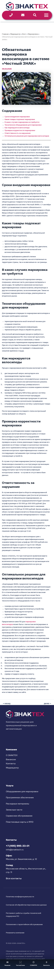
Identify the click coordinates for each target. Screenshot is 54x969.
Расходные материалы (17, 804)
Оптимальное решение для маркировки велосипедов (27, 136)
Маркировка (33, 34)
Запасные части (14, 810)
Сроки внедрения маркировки (17, 117)
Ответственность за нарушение (18, 133)
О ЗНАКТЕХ (11, 755)
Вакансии (11, 760)
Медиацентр (15, 34)
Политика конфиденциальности (20, 897)
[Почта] (22, 15)
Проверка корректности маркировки (20, 130)
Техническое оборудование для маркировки (23, 125)
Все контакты (13, 878)
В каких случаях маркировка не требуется (22, 122)
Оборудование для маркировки (22, 792)
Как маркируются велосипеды (17, 128)
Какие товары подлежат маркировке (20, 119)
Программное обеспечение (20, 798)
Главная (5, 34)
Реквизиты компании (15, 933)
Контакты (11, 764)
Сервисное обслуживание (19, 816)
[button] (7, 964)
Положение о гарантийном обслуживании (24, 924)
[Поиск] (34, 15)
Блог (24, 34)
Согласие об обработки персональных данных (26, 905)
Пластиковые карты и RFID (19, 822)
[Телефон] (11, 15)
